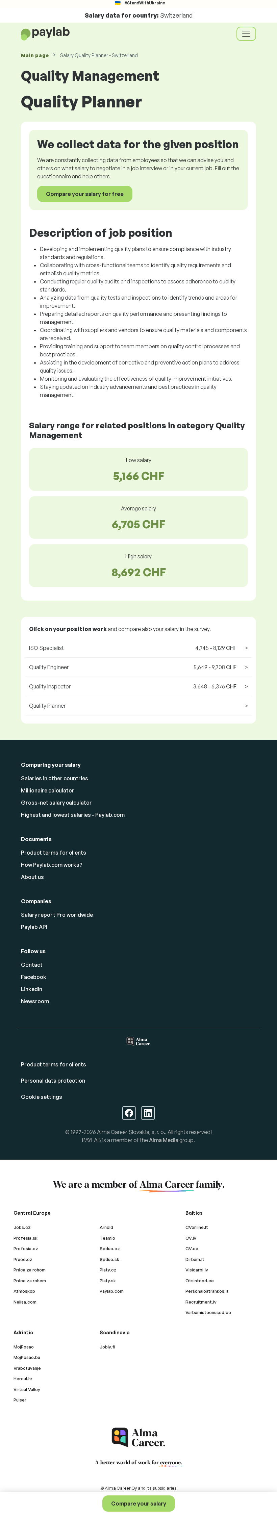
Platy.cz (108, 1269)
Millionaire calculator (47, 790)
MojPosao (24, 1346)
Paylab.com (112, 1291)
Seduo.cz (110, 1248)
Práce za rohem (30, 1280)
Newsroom (35, 1001)
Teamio (107, 1238)
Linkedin (31, 989)
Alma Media (163, 1140)
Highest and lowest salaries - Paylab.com (73, 814)
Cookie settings (41, 1096)
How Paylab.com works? (51, 864)
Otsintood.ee (199, 1280)
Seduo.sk (109, 1259)
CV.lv (190, 1238)
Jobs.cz (22, 1227)
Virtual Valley (27, 1389)
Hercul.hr (23, 1378)
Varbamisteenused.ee (208, 1312)
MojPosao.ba (27, 1357)
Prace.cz (23, 1259)
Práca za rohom (30, 1269)
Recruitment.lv (201, 1302)
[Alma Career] (138, 1437)
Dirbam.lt (194, 1259)
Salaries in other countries (54, 778)
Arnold (106, 1227)
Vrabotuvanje (27, 1368)
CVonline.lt (196, 1227)
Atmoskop (24, 1291)
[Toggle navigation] (246, 34)
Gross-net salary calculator (56, 802)
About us (32, 877)
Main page (35, 55)
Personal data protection (53, 1080)
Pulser (20, 1400)
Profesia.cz (26, 1248)
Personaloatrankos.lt (207, 1291)
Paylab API (34, 927)
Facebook (33, 977)
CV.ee (191, 1248)
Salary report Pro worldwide (57, 914)
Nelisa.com (25, 1302)
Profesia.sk (25, 1238)
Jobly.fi (107, 1346)
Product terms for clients (53, 852)
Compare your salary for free (85, 194)
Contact (32, 964)
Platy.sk (108, 1280)
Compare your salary (138, 1503)
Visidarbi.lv (196, 1269)
